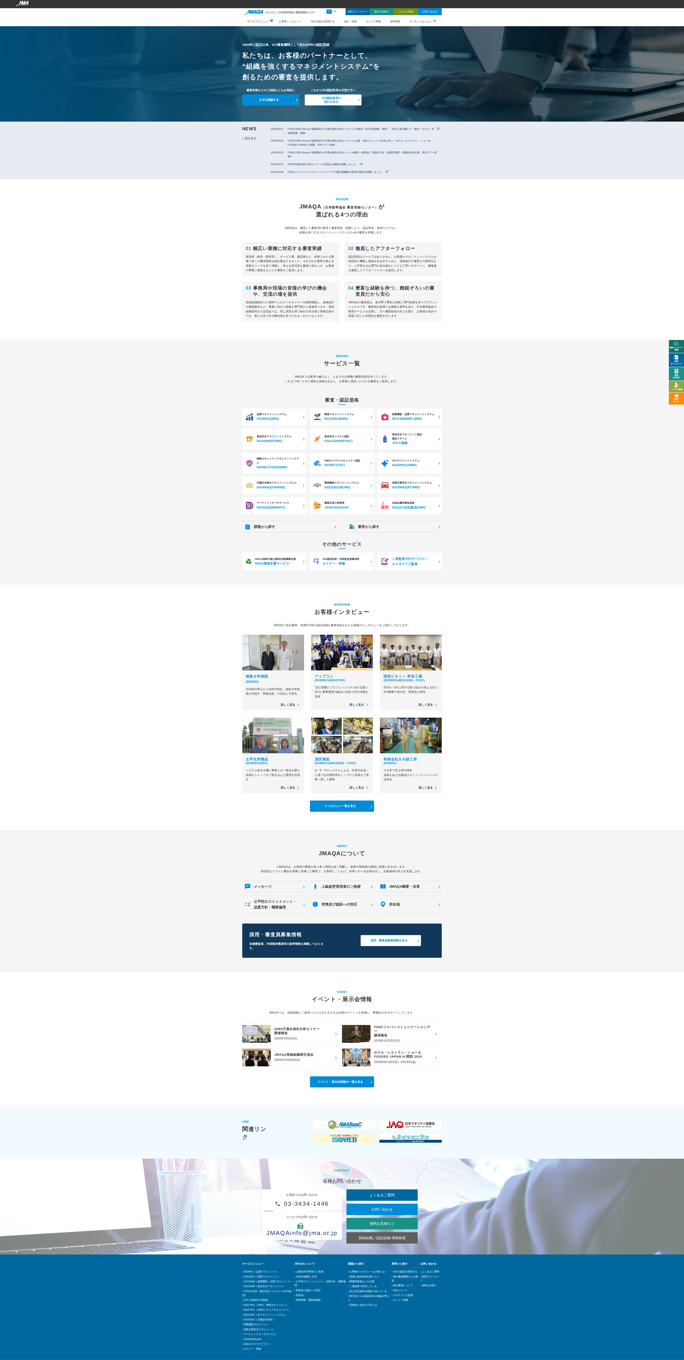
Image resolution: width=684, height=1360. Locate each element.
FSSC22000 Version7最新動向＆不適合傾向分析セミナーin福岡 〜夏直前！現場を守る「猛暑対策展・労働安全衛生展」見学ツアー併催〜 (362, 154)
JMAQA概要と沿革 (306, 1276)
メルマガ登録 (676, 389)
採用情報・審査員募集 (308, 1299)
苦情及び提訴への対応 (308, 1290)
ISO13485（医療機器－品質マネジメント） (268, 1281)
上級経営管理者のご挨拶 (309, 1271)
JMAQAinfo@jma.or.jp (302, 1232)
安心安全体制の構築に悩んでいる (368, 1291)
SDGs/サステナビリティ (257, 1344)
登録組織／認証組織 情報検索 (382, 1238)
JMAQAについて (304, 1263)
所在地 (299, 1295)
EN (334, 11)
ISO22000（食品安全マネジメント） (264, 1286)
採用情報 (395, 21)
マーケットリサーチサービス (260, 1334)
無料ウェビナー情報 (676, 348)
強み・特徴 (350, 21)
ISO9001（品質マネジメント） (261, 1271)
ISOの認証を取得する (323, 21)
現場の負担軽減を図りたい (364, 1276)
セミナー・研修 (252, 1348)
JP (329, 11)
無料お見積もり (382, 1224)
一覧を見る (249, 138)
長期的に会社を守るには (363, 1304)
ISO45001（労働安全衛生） (259, 1319)
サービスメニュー (253, 1263)
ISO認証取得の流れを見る (331, 99)
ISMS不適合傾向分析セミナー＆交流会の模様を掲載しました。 (323, 164)
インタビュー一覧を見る (340, 805)
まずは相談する (269, 99)
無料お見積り (429, 1285)
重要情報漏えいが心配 (361, 1281)
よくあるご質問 (382, 1195)
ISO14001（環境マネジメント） (262, 1276)
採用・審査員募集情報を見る (389, 940)
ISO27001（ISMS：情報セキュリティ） (266, 1304)
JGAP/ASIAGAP (252, 1339)
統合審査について (403, 1285)
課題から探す (356, 1263)
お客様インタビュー (290, 21)
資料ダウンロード (676, 362)
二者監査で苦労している (363, 1286)
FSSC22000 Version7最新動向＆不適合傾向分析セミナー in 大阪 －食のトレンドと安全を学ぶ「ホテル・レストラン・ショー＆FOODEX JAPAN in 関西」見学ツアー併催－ (359, 142)
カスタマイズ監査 (403, 1295)
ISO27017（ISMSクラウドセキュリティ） (267, 1309)
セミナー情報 (373, 21)
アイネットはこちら (420, 21)
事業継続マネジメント (256, 1324)
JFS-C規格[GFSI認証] (256, 1299)
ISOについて (400, 1290)
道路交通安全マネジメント (259, 1329)
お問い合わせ (382, 1209)
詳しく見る (288, 704)
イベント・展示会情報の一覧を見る (340, 1081)
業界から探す (400, 1263)
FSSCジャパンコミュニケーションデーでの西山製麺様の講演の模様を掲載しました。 (336, 171)
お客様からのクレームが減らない (368, 1271)
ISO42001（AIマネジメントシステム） (265, 1314)
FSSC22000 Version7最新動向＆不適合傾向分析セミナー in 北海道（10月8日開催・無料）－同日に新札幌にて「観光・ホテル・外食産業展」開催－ (361, 130)
